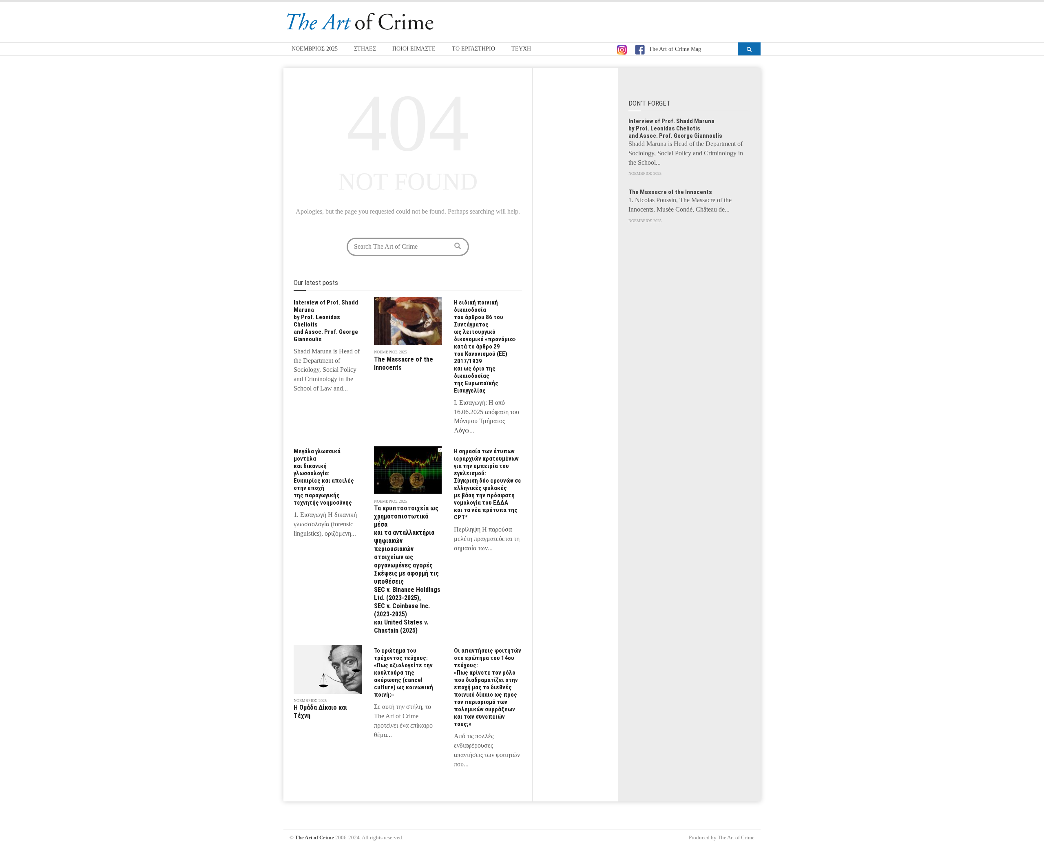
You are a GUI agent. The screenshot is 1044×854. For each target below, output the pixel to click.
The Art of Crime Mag (675, 49)
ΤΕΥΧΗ (521, 49)
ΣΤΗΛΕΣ (365, 49)
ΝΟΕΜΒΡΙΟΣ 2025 (315, 49)
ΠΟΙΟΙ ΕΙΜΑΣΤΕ (414, 49)
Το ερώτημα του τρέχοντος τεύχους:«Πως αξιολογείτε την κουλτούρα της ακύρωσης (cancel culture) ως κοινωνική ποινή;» (403, 672)
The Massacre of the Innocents (670, 192)
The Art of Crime (314, 837)
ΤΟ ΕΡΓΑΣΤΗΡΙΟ (473, 49)
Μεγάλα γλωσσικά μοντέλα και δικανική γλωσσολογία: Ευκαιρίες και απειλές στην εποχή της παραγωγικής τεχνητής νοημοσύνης (324, 477)
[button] (749, 48)
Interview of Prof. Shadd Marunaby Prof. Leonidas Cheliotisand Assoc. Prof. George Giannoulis (675, 128)
